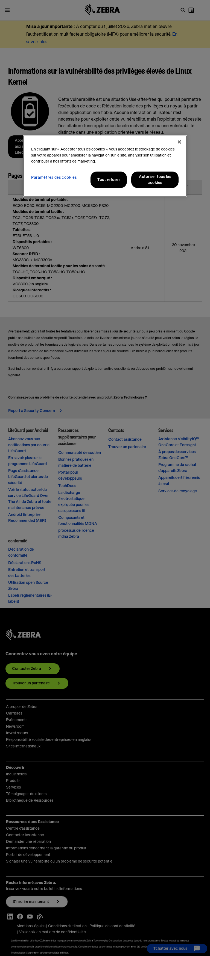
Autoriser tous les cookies (155, 180)
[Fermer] (179, 142)
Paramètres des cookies (54, 178)
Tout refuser (108, 180)
